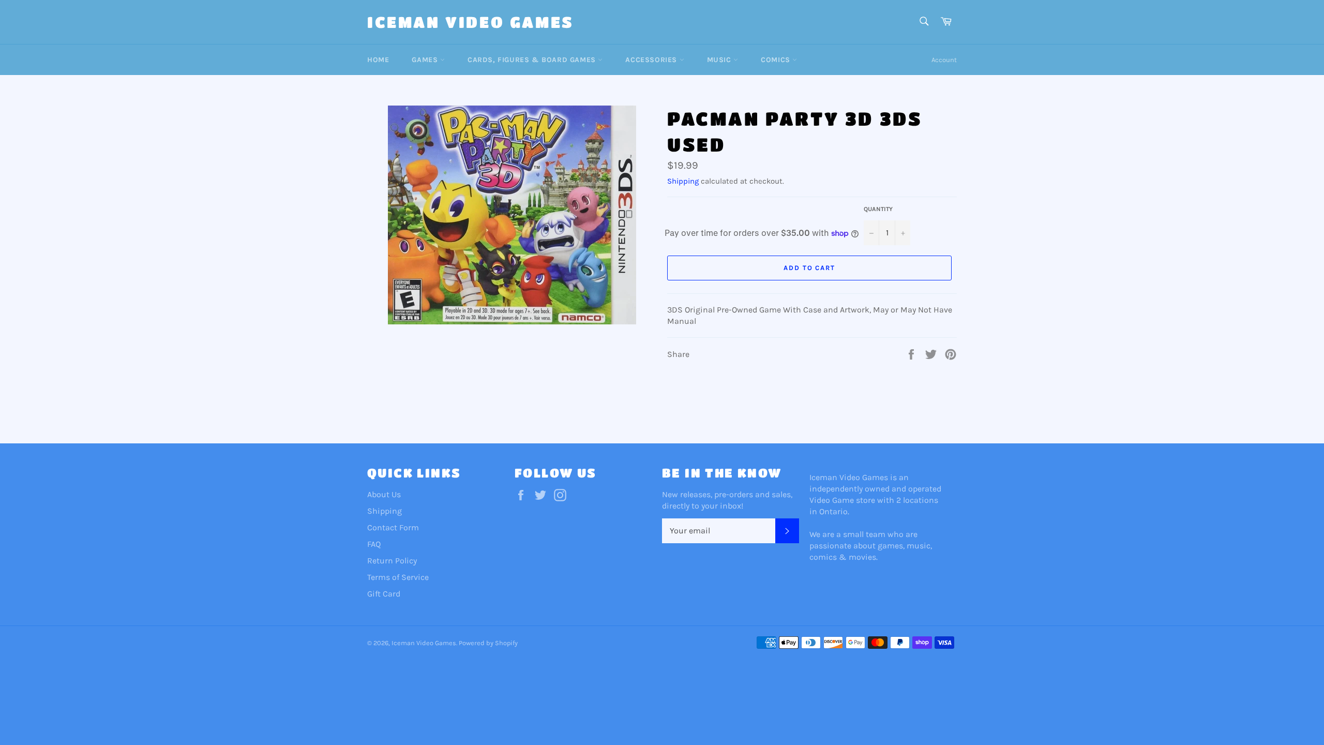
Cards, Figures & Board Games (533, 59)
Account (944, 60)
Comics (776, 59)
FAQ (374, 544)
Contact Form (393, 527)
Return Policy (392, 560)
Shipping (683, 181)
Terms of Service (398, 577)
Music (720, 59)
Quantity (878, 209)
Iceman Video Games (470, 22)
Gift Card (383, 594)
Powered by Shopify (488, 643)
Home (378, 59)
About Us (384, 494)
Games (426, 59)
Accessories (652, 59)
